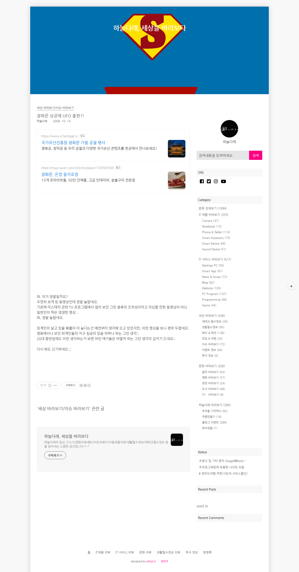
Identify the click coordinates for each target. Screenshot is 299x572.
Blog (208, 282)
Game (209, 305)
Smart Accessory (216, 237)
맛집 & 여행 (212, 338)
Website (211, 288)
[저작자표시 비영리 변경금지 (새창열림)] (85, 385)
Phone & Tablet (216, 232)
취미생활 (209, 428)
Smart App (212, 271)
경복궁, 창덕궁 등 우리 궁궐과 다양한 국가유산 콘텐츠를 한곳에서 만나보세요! (99, 148)
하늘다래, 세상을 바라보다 (149, 28)
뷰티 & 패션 (213, 332)
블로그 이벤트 (214, 422)
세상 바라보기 (212, 315)
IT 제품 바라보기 (213, 214)
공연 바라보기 (213, 383)
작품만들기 (212, 416)
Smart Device (214, 243)
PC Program (214, 293)
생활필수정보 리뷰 (168, 552)
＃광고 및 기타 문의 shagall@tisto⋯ (222, 461)
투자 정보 (210, 355)
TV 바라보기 (213, 394)
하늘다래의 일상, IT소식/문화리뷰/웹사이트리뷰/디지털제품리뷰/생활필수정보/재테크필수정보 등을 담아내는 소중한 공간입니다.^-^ (106, 444)
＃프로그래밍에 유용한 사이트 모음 (221, 467)
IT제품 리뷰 (103, 552)
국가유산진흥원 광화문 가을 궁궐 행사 (73, 142)
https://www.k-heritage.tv (59, 136)
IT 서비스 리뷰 (125, 552)
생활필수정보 (213, 327)
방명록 (207, 552)
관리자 (164, 561)
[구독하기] (291, 286)
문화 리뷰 (145, 552)
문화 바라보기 (212, 366)
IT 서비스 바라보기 (215, 259)
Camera (210, 220)
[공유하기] (50, 385)
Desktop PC (213, 265)
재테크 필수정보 (215, 321)
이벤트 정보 (212, 349)
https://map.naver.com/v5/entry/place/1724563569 (77, 167)
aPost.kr (151, 561)
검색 (255, 155)
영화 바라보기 (213, 377)
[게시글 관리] (55, 385)
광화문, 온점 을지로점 (59, 174)
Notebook (212, 226)
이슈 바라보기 (213, 344)
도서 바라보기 (213, 388)
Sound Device (214, 249)
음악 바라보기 (213, 372)
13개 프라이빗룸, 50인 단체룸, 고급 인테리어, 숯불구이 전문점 (88, 180)
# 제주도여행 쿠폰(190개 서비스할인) (223, 473)
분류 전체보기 (213, 208)
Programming (214, 299)
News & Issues (214, 276)
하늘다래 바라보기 (215, 405)
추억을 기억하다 (215, 411)
